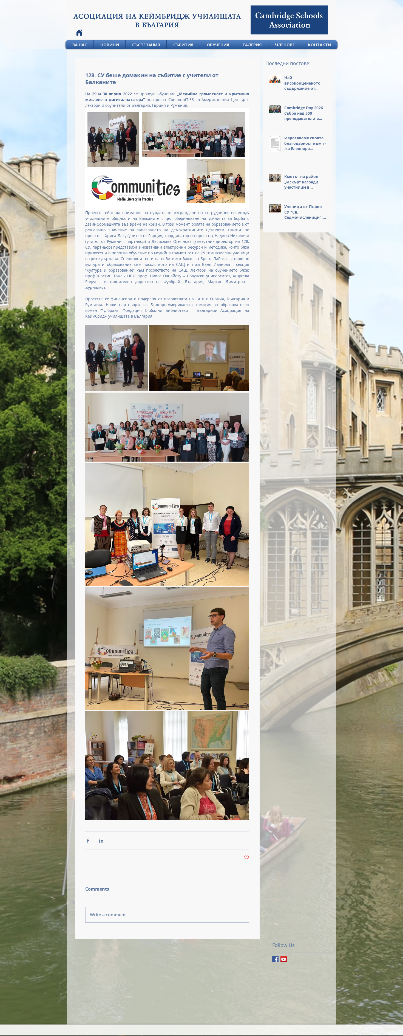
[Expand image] (116, 358)
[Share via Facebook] (87, 840)
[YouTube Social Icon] (283, 959)
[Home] (79, 32)
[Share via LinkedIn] (101, 840)
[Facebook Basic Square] (275, 959)
